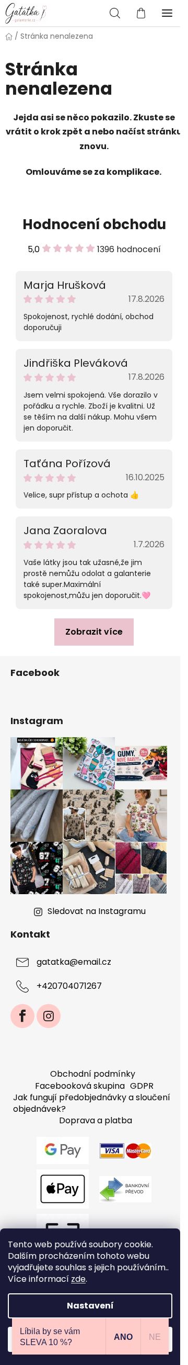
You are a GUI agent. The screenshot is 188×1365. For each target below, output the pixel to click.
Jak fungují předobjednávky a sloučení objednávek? (91, 1103)
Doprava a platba (95, 1120)
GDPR (142, 1086)
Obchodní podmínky (92, 1074)
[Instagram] (49, 1016)
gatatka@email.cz (74, 962)
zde (78, 1279)
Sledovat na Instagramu (97, 911)
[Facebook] (22, 1016)
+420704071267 (69, 986)
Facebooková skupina (80, 1086)
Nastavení (90, 1306)
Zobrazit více (94, 632)
